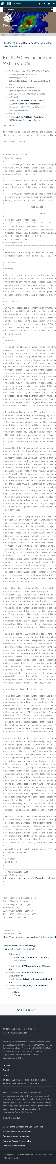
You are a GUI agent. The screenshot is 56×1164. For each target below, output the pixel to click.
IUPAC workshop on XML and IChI (31, 957)
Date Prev (7, 43)
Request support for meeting (16, 1136)
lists (23, 35)
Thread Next (42, 43)
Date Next (18, 43)
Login (18, 3)
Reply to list (9, 949)
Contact (6, 1065)
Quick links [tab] (30, 1010)
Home (3, 35)
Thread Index (15, 46)
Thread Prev (29, 43)
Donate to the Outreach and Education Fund (23, 1127)
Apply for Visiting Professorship (17, 1141)
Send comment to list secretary (19, 945)
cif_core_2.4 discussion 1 (35, 985)
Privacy (6, 1075)
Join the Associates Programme (17, 1131)
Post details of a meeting (14, 1146)
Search (6, 1070)
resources (14, 35)
